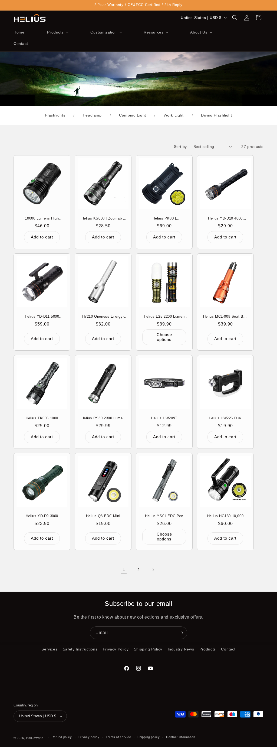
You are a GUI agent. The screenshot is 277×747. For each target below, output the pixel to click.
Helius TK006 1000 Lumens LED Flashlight (42, 418)
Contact (228, 649)
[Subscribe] (181, 632)
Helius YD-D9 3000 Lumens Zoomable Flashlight (42, 516)
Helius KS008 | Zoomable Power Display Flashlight (103, 218)
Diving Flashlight (216, 115)
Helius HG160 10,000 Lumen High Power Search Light (225, 516)
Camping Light (132, 115)
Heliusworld (35, 737)
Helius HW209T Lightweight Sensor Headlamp (164, 418)
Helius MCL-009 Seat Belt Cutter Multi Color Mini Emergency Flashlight (225, 316)
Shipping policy (148, 737)
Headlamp (92, 115)
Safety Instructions (80, 649)
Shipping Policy (148, 649)
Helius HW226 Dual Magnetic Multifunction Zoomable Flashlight (225, 418)
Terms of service (118, 737)
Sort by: (181, 146)
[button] (57, 32)
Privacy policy (89, 737)
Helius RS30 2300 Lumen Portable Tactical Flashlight (103, 418)
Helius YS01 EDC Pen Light (164, 516)
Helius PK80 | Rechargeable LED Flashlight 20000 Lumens (164, 218)
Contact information (180, 737)
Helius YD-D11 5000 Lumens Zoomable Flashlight (42, 316)
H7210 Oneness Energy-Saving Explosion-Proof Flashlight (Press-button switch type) (103, 316)
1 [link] (124, 569)
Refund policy (62, 737)
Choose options (164, 337)
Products (207, 649)
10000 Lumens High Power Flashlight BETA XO (42, 218)
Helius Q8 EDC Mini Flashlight (103, 516)
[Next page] (153, 570)
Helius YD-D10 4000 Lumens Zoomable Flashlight (225, 218)
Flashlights (55, 115)
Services (49, 649)
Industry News (181, 649)
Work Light (174, 115)
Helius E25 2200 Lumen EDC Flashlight (164, 316)
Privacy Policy (115, 649)
